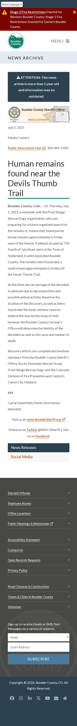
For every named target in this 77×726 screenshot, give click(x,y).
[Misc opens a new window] (56, 698)
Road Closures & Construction (28, 586)
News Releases (23, 447)
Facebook (42, 436)
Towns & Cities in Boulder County (30, 597)
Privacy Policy (18, 570)
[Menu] (60, 41)
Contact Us (15, 550)
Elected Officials (19, 493)
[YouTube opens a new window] (47, 698)
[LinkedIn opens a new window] (30, 698)
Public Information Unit (24, 148)
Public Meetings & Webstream (28, 523)
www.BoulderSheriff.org (44, 419)
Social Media (22, 456)
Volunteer (14, 607)
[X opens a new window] (38, 698)
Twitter (31, 430)
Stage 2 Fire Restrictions (28, 12)
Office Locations (19, 513)
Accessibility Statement (24, 540)
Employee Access (19, 503)
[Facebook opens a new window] (12, 698)
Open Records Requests (24, 560)
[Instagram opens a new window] (21, 698)
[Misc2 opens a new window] (65, 698)
